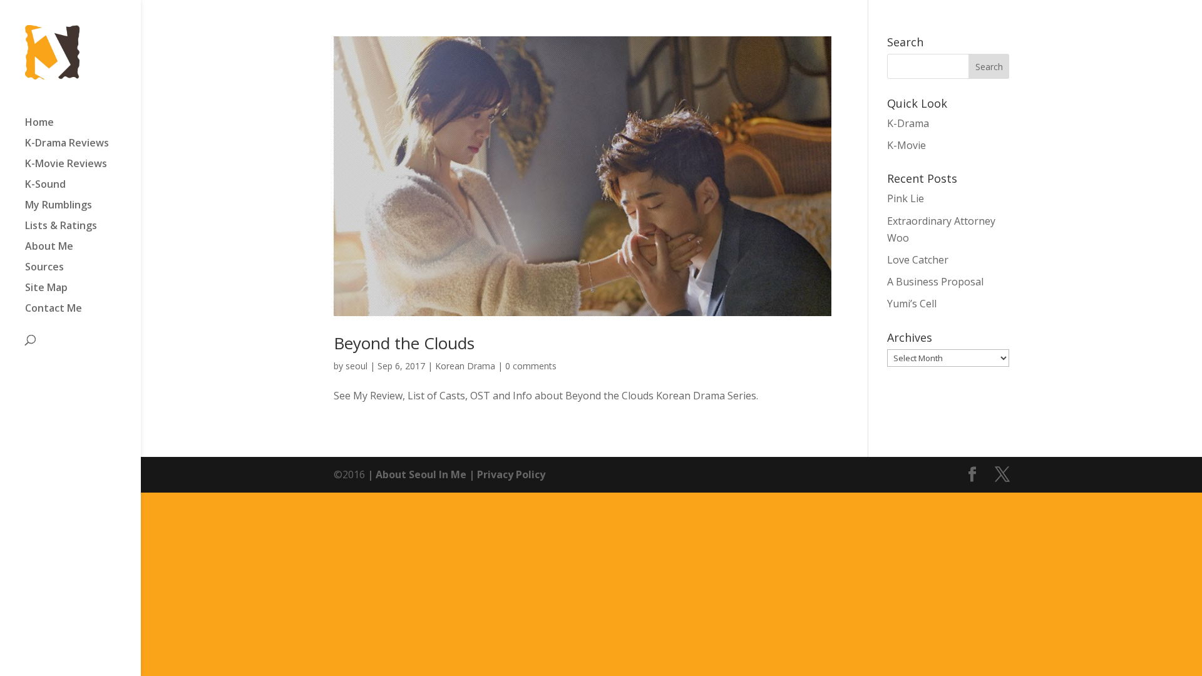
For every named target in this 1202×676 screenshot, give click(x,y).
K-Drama (908, 123)
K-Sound (45, 185)
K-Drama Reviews (67, 144)
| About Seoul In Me (415, 474)
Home (39, 123)
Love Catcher (917, 260)
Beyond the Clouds (404, 343)
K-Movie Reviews (66, 164)
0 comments (531, 366)
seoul (356, 366)
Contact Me (53, 309)
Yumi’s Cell (912, 303)
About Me (49, 247)
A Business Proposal (935, 282)
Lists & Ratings (61, 226)
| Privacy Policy (505, 474)
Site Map (46, 288)
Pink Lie (905, 198)
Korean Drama (465, 366)
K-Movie (906, 145)
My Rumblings (58, 206)
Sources (44, 268)
